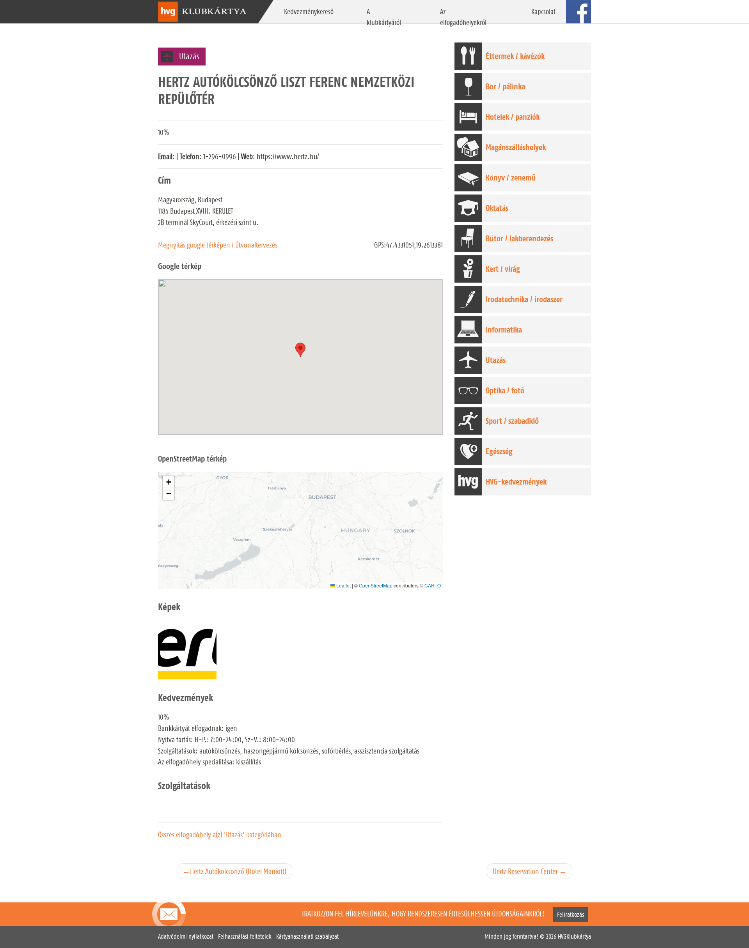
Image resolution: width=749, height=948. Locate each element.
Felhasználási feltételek (245, 936)
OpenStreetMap (375, 585)
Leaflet (343, 585)
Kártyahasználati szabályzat (307, 936)
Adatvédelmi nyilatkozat (185, 936)
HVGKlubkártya (574, 936)
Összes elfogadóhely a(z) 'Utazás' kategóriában (219, 834)
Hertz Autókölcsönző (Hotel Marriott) (238, 871)
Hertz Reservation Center (525, 871)
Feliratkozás (570, 914)
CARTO (432, 585)
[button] (168, 482)
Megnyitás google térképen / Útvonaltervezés (217, 245)
